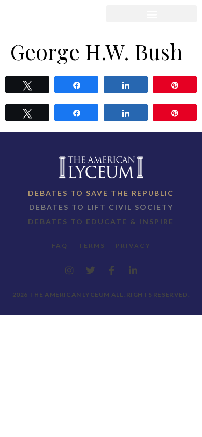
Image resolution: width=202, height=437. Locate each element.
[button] (151, 13)
